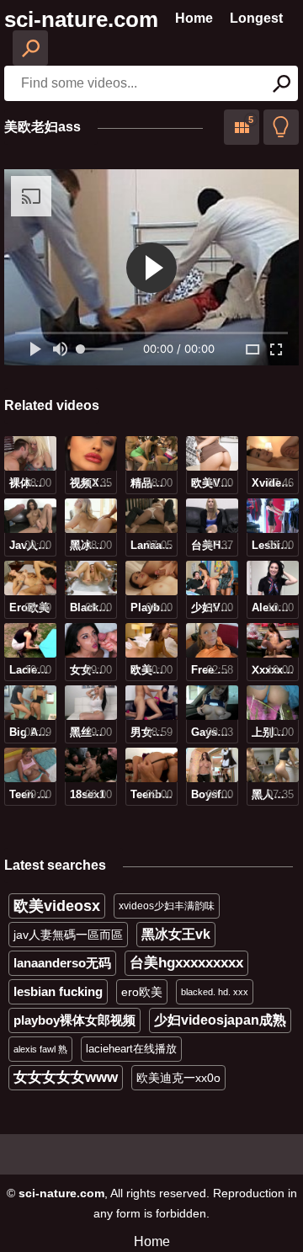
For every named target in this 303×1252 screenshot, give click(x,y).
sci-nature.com (81, 19)
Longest (256, 18)
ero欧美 (141, 992)
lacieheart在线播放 (131, 1048)
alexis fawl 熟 (40, 1049)
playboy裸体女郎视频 (74, 1020)
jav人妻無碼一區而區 (68, 934)
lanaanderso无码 (62, 963)
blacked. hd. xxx (214, 992)
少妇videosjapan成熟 (220, 1020)
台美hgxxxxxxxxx (186, 963)
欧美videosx (56, 906)
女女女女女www (65, 1077)
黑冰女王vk (175, 934)
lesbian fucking (58, 991)
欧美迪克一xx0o (178, 1077)
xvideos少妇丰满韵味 (167, 906)
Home (194, 18)
